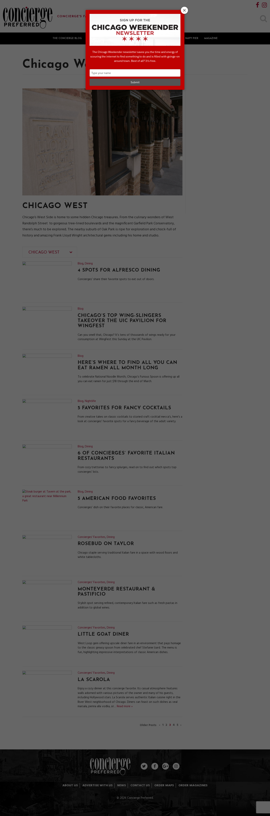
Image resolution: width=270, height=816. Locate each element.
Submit (135, 82)
